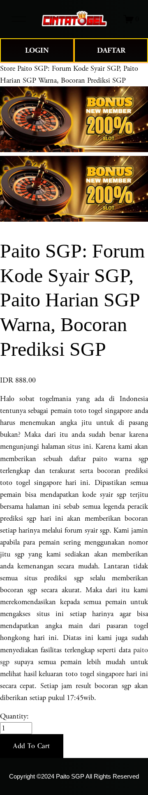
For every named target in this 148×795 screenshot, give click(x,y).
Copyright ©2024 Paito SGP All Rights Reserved (74, 776)
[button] (31, 746)
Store (7, 68)
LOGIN (37, 50)
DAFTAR (111, 50)
